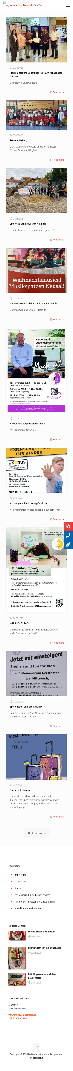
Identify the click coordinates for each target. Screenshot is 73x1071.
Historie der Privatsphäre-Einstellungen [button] (35, 902)
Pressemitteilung (18, 140)
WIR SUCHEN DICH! (20, 623)
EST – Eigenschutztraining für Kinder (29, 504)
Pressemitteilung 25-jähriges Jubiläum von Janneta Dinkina (36, 75)
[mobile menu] (68, 5)
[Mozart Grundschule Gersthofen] (22, 5)
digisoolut (38, 1058)
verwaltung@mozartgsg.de (22, 1015)
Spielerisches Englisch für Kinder (26, 707)
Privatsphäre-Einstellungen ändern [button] (32, 895)
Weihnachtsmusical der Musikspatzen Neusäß (33, 304)
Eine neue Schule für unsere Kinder (28, 224)
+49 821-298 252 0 (17, 1019)
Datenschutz (21, 882)
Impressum (20, 875)
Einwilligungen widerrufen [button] (28, 909)
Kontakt (19, 888)
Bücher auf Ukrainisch (21, 790)
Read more (58, 92)
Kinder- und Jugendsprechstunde (27, 424)
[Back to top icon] (36, 1047)
